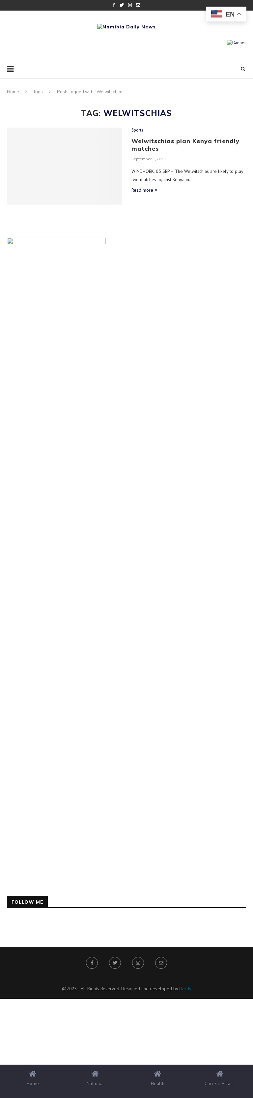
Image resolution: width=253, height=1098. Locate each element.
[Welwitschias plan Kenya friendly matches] (64, 166)
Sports (137, 130)
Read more (142, 190)
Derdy (185, 989)
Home (13, 91)
